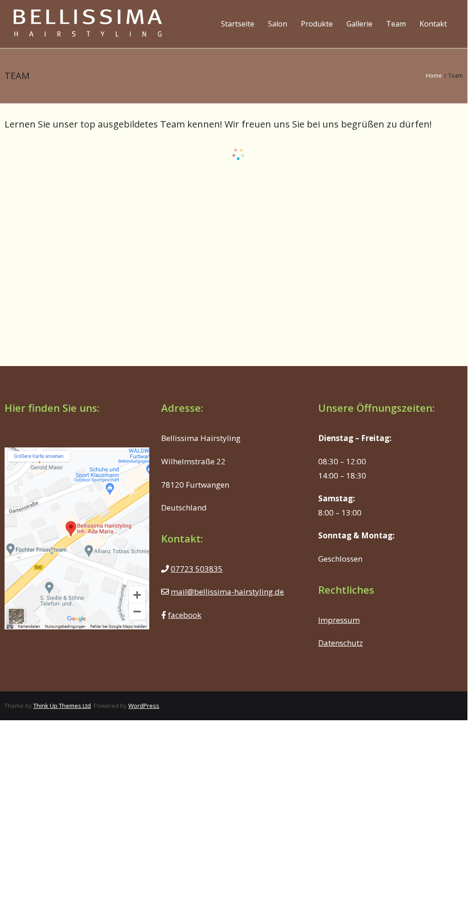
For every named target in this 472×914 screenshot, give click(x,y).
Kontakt (433, 24)
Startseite (237, 24)
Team (396, 24)
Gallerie (359, 24)
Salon (277, 24)
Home (434, 76)
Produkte (317, 24)
